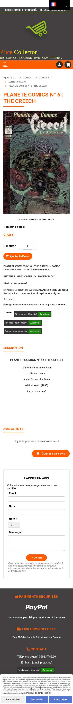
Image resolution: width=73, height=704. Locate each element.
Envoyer (37, 557)
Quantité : (9, 246)
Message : (15, 532)
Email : (13, 493)
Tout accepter (60, 699)
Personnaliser (13, 699)
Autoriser (44, 314)
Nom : (12, 506)
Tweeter (8, 312)
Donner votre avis (53, 453)
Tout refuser (37, 699)
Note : (13, 519)
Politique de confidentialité (38, 693)
